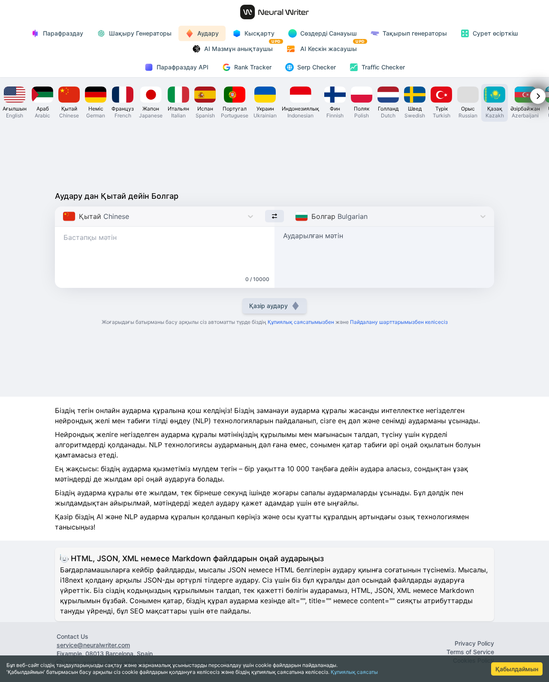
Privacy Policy (474, 643)
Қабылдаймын (516, 669)
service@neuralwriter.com (93, 645)
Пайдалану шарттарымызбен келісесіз (399, 322)
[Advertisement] (274, 154)
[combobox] (64, 216)
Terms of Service (470, 651)
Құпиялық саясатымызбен (301, 322)
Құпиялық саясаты (354, 672)
